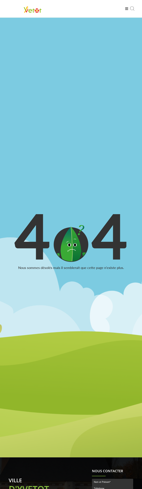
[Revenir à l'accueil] (32, 13)
